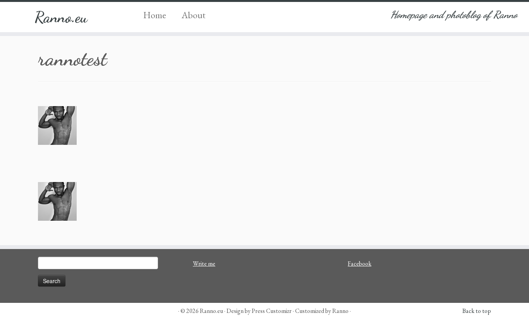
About (194, 15)
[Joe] (264, 125)
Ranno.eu (61, 17)
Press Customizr (272, 311)
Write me (204, 263)
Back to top (476, 311)
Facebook (359, 263)
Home (154, 15)
